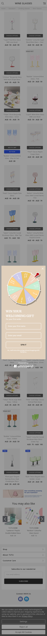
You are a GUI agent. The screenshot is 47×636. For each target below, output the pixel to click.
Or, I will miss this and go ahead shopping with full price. (23, 351)
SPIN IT (23, 345)
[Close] (43, 268)
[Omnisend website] (23, 364)
